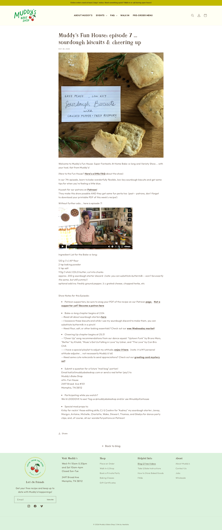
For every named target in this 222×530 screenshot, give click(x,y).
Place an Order (107, 463)
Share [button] (65, 433)
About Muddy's (183, 463)
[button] (101, 15)
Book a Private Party (110, 473)
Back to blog (112, 446)
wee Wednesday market (140, 328)
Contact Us (181, 468)
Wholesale (181, 478)
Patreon (92, 189)
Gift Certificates (108, 482)
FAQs (140, 478)
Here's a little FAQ (95, 173)
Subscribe (50, 499)
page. (149, 301)
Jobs (178, 473)
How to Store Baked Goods (151, 473)
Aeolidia (125, 525)
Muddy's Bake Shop (107, 525)
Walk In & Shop (107, 468)
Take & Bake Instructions (149, 468)
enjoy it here (121, 349)
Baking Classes (107, 478)
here (103, 316)
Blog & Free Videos (147, 463)
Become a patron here (91, 305)
